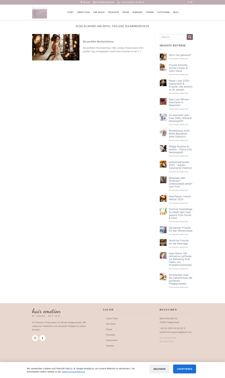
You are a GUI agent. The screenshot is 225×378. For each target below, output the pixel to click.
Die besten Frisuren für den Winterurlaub (181, 229)
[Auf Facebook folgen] (188, 2)
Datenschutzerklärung (73, 371)
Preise (125, 12)
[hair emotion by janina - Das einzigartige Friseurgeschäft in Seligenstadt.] (47, 12)
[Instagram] (35, 338)
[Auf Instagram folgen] (191, 2)
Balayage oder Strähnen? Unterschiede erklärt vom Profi (180, 182)
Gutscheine (163, 12)
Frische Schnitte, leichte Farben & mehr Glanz (178, 68)
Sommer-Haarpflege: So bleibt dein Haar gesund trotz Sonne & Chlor (181, 213)
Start (70, 12)
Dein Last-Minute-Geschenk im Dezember (179, 102)
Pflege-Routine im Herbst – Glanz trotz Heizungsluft (180, 149)
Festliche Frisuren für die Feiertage (179, 242)
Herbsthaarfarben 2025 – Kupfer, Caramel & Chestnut (180, 165)
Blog (175, 12)
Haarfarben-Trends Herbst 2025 (180, 198)
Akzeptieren (184, 368)
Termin (150, 12)
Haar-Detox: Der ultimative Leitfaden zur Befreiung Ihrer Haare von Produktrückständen (180, 259)
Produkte (113, 12)
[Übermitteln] (190, 37)
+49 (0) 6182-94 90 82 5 (172, 328)
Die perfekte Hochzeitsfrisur (98, 41)
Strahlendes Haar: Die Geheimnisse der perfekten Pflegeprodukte (180, 279)
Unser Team (83, 12)
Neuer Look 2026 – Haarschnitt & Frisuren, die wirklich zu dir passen (180, 85)
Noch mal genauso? (180, 55)
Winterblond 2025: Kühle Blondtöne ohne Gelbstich (179, 133)
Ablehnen (159, 368)
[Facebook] (42, 338)
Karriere (137, 12)
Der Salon (99, 12)
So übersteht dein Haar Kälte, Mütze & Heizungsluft (180, 118)
